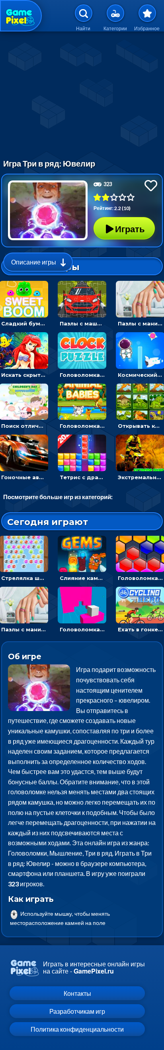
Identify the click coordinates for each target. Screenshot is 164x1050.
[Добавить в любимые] (150, 185)
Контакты (77, 993)
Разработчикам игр (77, 1011)
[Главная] (21, 15)
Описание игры (33, 262)
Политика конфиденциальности (77, 1029)
